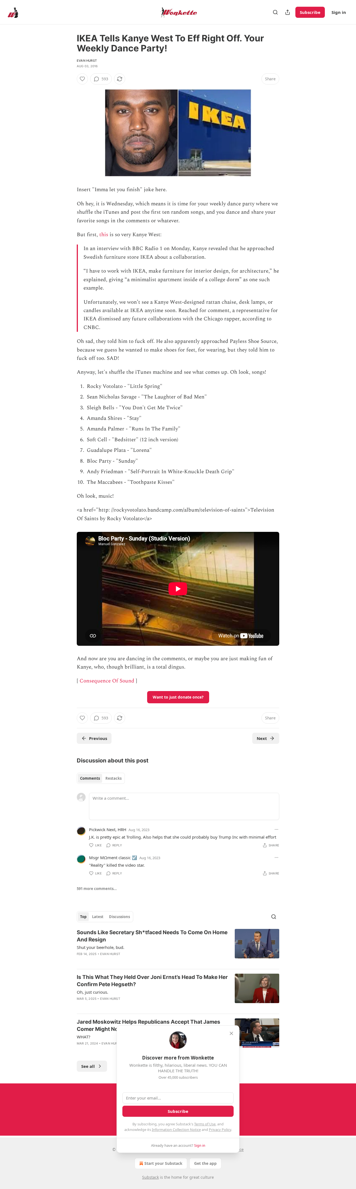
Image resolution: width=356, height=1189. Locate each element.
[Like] (82, 78)
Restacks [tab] (113, 778)
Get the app (205, 1163)
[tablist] (101, 778)
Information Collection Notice (176, 1129)
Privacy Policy (220, 1129)
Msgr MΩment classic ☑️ (113, 857)
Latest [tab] (97, 916)
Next (262, 738)
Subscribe (310, 12)
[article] (178, 947)
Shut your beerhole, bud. (100, 947)
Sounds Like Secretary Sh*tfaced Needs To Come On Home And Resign (152, 936)
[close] (231, 1033)
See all (88, 1066)
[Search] (275, 12)
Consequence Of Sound (107, 681)
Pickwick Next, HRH (107, 829)
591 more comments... (97, 888)
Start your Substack (163, 1163)
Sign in (339, 12)
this (103, 235)
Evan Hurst (87, 61)
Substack (150, 1177)
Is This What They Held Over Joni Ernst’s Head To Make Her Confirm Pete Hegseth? (152, 981)
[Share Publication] (287, 12)
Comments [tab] (90, 778)
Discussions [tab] (119, 916)
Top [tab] (83, 916)
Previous (98, 738)
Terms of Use (205, 1123)
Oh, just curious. (92, 992)
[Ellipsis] (276, 829)
